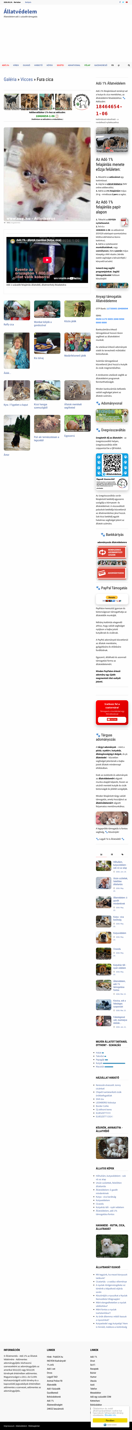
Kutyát (99, 1063)
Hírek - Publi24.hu (55, 1356)
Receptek (94, 1368)
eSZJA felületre (114, 184)
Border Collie (102, 1105)
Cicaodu (117, 949)
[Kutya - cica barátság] (103, 917)
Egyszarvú (69, 435)
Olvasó (26, 65)
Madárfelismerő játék (75, 355)
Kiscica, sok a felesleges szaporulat (119, 1003)
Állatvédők (51, 1384)
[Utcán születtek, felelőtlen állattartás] (103, 878)
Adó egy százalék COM (100, 1396)
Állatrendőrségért (54, 1404)
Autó (92, 1384)
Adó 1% (5, 65)
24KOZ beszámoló (55, 1408)
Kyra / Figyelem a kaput (16, 404)
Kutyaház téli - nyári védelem (119, 966)
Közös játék (70, 321)
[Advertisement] (66, 42)
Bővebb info (110, 1415)
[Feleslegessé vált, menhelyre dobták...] (103, 1017)
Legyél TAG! (52, 1376)
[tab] (101, 854)
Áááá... (7, 372)
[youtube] (126, 2)
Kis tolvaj (39, 358)
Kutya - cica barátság (118, 918)
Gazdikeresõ (52, 1392)
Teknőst (100, 1056)
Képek (50, 65)
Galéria (10, 79)
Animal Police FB (54, 1380)
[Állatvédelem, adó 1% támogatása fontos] (103, 981)
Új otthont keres (104, 1109)
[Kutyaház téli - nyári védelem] (103, 965)
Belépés (28, 2)
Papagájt (100, 1059)
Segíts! (60, 65)
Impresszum (9, 1426)
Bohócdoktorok (54, 1396)
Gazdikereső (100, 65)
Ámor (6, 454)
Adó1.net (51, 1368)
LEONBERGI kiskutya (106, 1102)
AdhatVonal (74, 65)
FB (112, 65)
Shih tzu (100, 1099)
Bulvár (93, 1372)
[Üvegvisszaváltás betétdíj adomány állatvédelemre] (112, 471)
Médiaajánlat (34, 1426)
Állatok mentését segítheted (73, 406)
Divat (92, 1360)
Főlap (87, 65)
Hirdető (38, 65)
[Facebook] (120, 2)
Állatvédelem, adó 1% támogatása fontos (119, 985)
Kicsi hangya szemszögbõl (41, 406)
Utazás (93, 1380)
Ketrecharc (95, 1400)
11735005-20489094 (117, 308)
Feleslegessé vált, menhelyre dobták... (120, 1020)
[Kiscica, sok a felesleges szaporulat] (103, 1001)
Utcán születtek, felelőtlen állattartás (120, 881)
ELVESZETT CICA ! (104, 1116)
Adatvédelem (21, 1426)
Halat (99, 1052)
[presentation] (101, 854)
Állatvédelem (20, 11)
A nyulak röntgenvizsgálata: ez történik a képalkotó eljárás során (110, 1288)
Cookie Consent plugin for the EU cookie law (110, 1424)
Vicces (26, 79)
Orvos (49, 1372)
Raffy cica (9, 324)
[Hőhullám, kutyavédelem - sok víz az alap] (103, 862)
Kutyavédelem (119, 933)
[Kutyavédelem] (103, 933)
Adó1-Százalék (53, 1388)
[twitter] (123, 2)
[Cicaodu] (103, 949)
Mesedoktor (95, 1392)
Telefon (93, 1388)
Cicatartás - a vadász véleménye (111, 1281)
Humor (93, 1376)
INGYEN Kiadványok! (56, 1360)
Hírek (16, 65)
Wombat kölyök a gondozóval (43, 323)
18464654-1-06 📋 (47, 116)
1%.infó (50, 1364)
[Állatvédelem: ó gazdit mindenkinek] (103, 897)
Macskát (100, 1066)
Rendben (110, 1420)
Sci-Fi (92, 1364)
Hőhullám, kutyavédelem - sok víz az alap (120, 865)
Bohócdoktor (96, 1404)
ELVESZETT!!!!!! (103, 1112)
